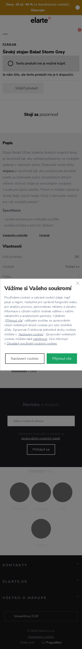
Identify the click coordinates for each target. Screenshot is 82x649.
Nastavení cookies (31, 334)
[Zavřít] (77, 283)
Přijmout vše (14, 320)
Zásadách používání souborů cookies (32, 344)
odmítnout (40, 339)
